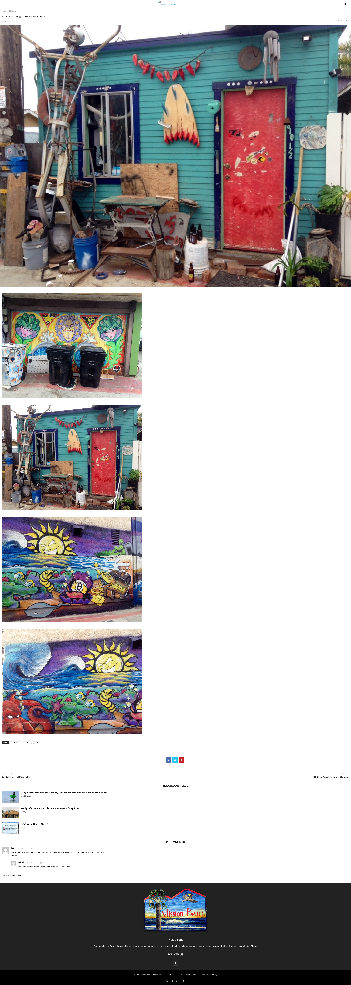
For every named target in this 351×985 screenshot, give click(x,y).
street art (34, 743)
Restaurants (158, 974)
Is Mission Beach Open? (34, 824)
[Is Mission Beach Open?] (10, 828)
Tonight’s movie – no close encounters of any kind (50, 808)
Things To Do (172, 974)
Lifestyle (12, 11)
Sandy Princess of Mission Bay (16, 777)
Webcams (145, 974)
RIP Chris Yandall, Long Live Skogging (331, 777)
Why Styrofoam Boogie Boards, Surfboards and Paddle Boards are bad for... (65, 792)
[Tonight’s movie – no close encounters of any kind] (10, 813)
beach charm (15, 743)
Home (4, 11)
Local (195, 974)
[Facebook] (175, 962)
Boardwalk (185, 974)
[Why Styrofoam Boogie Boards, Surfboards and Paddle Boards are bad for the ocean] (10, 797)
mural (26, 743)
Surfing (214, 974)
